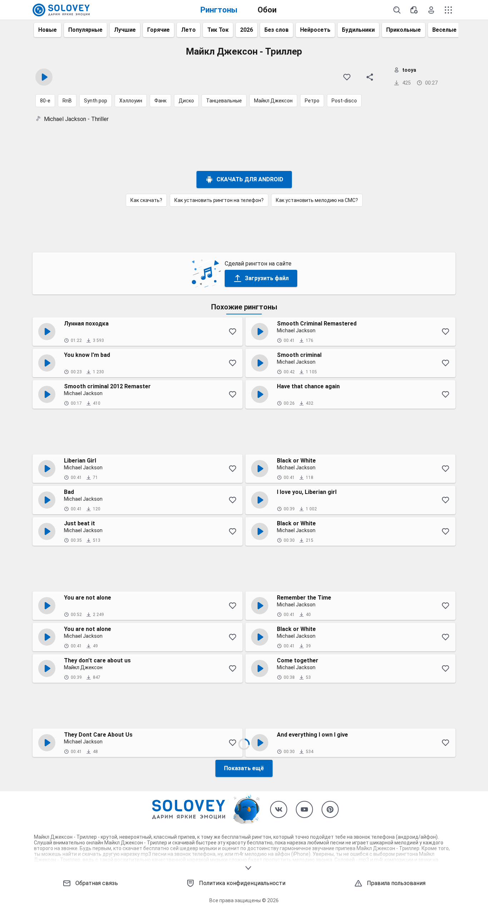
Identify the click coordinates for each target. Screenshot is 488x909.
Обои (267, 9)
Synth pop (95, 100)
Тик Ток (218, 29)
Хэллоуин (130, 100)
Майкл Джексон (273, 100)
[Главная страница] (61, 10)
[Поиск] (396, 10)
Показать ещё (244, 768)
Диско (186, 100)
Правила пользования (396, 883)
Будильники (358, 29)
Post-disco (344, 100)
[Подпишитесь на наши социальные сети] (278, 809)
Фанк (160, 100)
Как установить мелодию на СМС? (317, 200)
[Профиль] (431, 10)
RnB (67, 100)
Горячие (158, 29)
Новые (47, 29)
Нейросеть (315, 29)
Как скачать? (146, 200)
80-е (45, 100)
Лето (188, 29)
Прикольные (403, 29)
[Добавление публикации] (414, 10)
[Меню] (448, 10)
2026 (246, 29)
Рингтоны (219, 9)
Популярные (85, 29)
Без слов (276, 29)
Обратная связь (96, 883)
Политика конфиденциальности (242, 883)
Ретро (312, 100)
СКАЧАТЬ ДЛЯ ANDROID (249, 179)
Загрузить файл (267, 278)
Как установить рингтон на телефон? (219, 200)
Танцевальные (224, 100)
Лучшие (125, 29)
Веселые (444, 29)
